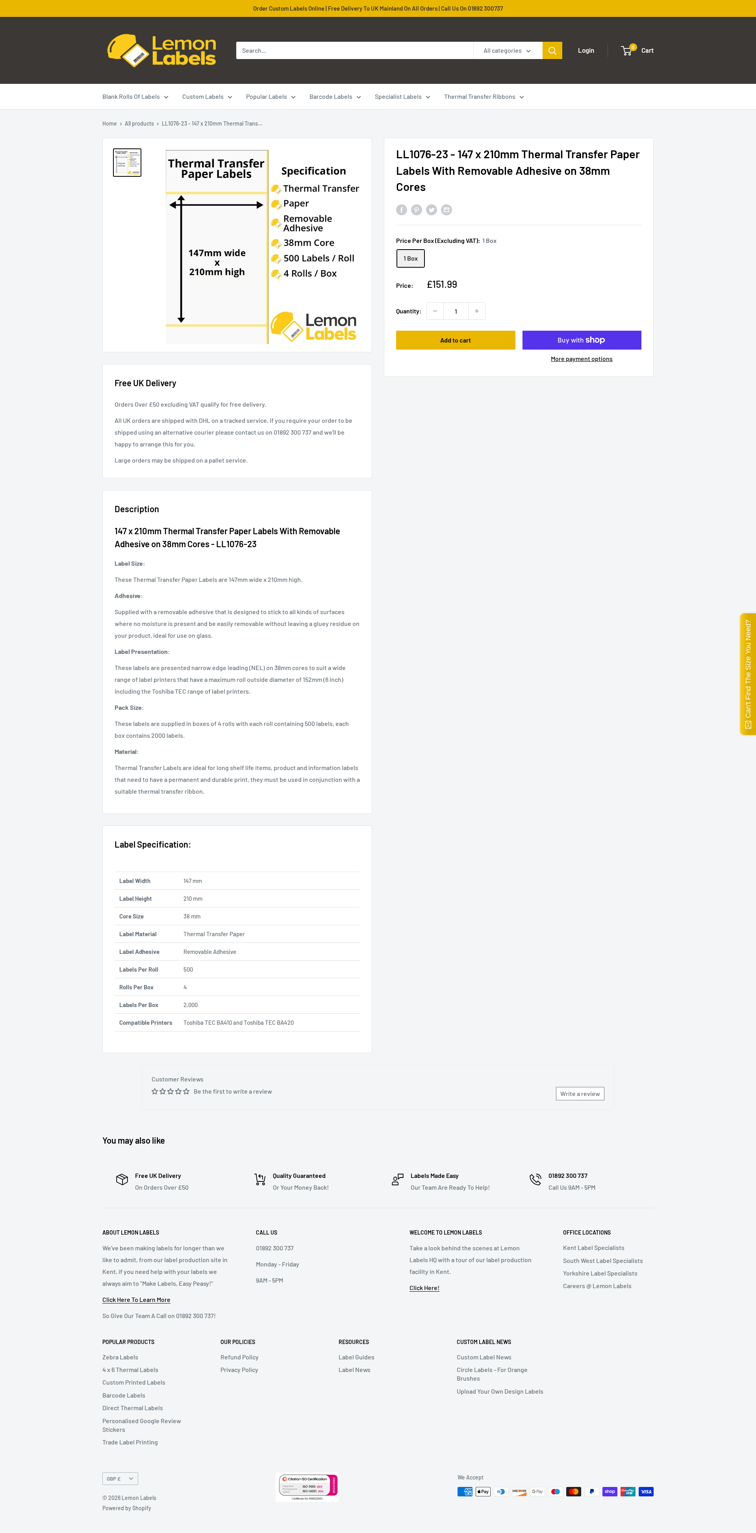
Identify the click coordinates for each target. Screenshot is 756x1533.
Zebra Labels (120, 1357)
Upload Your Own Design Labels (500, 1391)
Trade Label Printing (130, 1442)
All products (139, 123)
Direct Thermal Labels (132, 1407)
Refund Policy (239, 1357)
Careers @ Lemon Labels (597, 1285)
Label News (355, 1369)
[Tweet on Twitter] (431, 210)
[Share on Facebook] (401, 210)
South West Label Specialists (603, 1260)
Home (109, 123)
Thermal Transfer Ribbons (479, 96)
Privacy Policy (239, 1369)
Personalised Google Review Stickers (141, 1425)
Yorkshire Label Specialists (600, 1273)
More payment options (582, 358)
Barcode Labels (330, 96)
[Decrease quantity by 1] (435, 311)
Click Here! (424, 1287)
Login (586, 50)
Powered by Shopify (126, 1508)
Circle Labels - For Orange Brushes (492, 1374)
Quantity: (409, 311)
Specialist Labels (398, 96)
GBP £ (113, 1478)
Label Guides (356, 1357)
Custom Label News (484, 1357)
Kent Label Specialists (593, 1247)
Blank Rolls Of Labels (131, 96)
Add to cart (455, 340)
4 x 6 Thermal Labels (130, 1369)
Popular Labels (266, 96)
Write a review (580, 1093)
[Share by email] (446, 210)
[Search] (552, 50)
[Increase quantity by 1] (477, 311)
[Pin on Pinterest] (416, 210)
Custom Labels (203, 96)
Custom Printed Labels (133, 1382)
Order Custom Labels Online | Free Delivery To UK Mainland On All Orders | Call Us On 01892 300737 (378, 8)
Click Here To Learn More (136, 1299)
